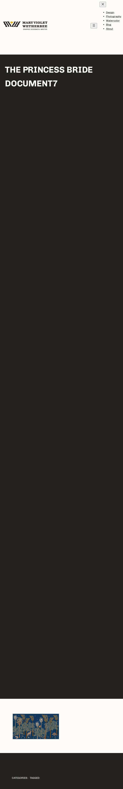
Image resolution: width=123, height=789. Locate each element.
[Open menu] (94, 25)
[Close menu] (103, 4)
